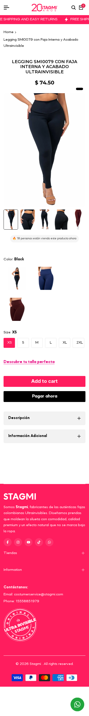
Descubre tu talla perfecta (29, 362)
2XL (79, 343)
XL (65, 343)
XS (9, 343)
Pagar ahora (44, 396)
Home (9, 32)
